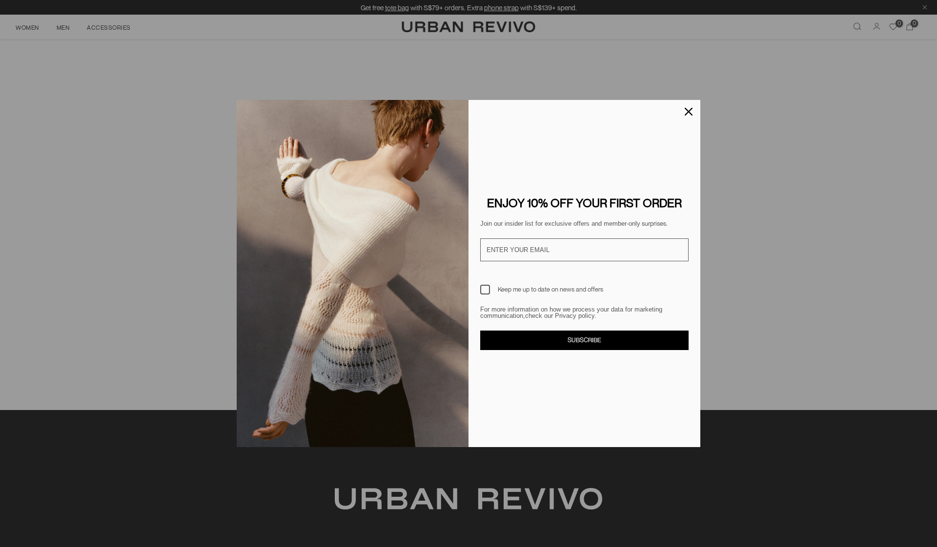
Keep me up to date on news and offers (550, 289)
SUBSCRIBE (584, 340)
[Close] (688, 111)
